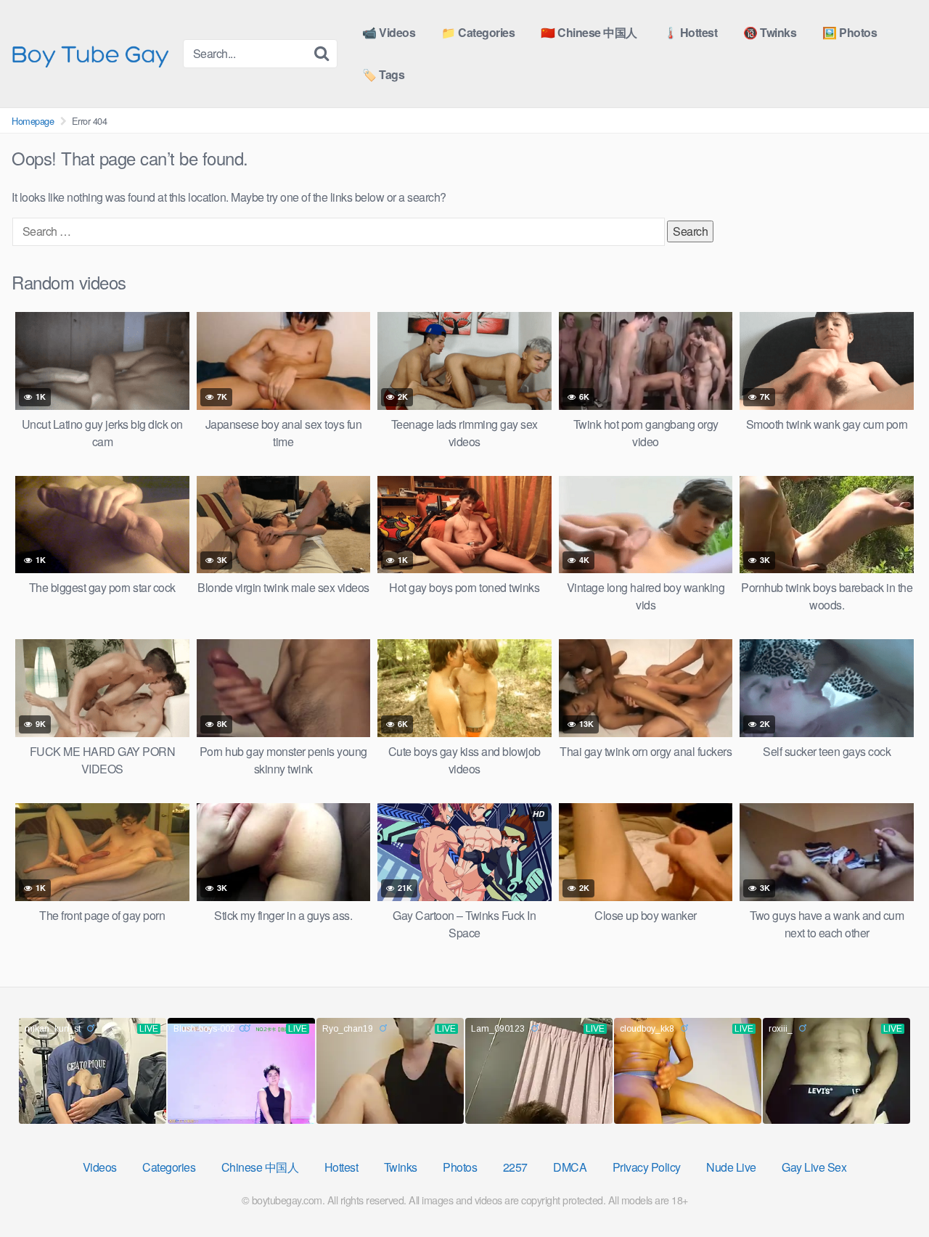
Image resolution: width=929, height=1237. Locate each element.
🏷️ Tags (383, 74)
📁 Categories (478, 32)
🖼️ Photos (849, 32)
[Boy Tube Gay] (91, 53)
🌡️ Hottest (690, 32)
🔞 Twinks (769, 32)
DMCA (569, 1167)
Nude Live (731, 1167)
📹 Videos (388, 32)
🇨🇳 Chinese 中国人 (589, 32)
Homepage (33, 121)
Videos (100, 1167)
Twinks (400, 1167)
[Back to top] (889, 1190)
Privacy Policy (647, 1167)
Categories (168, 1167)
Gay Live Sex (814, 1167)
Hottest (341, 1167)
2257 (515, 1167)
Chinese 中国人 (260, 1167)
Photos (460, 1167)
